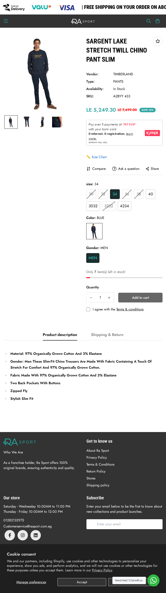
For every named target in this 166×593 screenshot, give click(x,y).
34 (115, 194)
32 (103, 194)
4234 (124, 206)
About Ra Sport (97, 450)
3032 (93, 206)
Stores (90, 478)
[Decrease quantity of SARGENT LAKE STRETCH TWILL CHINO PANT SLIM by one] (91, 298)
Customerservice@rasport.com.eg (27, 526)
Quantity (92, 287)
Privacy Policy (102, 570)
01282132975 (13, 520)
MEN (93, 258)
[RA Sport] (83, 21)
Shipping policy (97, 485)
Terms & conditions (130, 309)
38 (139, 194)
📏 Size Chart (96, 156)
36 (127, 194)
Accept (82, 582)
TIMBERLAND (123, 74)
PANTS (118, 81)
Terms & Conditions (100, 464)
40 (150, 194)
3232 (108, 206)
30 (91, 194)
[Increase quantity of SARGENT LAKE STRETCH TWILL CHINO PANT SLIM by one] (109, 298)
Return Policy (95, 471)
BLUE (94, 231)
